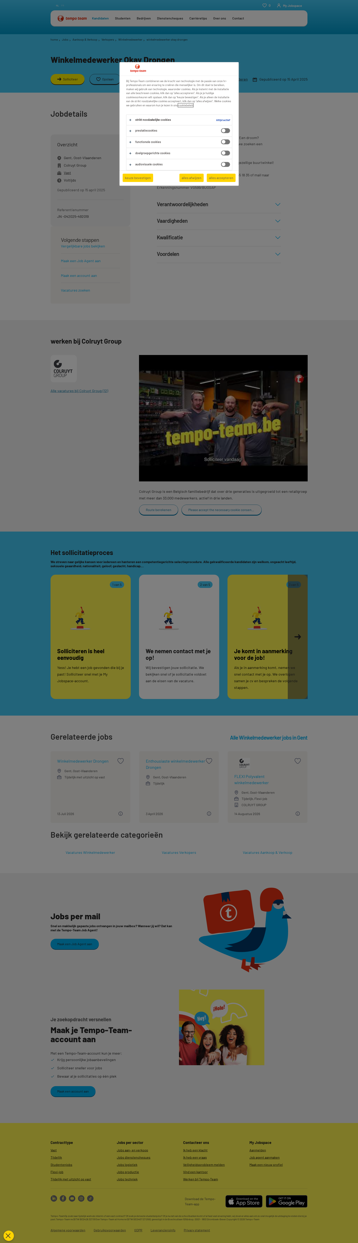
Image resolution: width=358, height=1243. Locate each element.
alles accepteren (221, 178)
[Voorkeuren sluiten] (9, 1236)
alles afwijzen (191, 178)
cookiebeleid (185, 105)
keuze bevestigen (138, 178)
